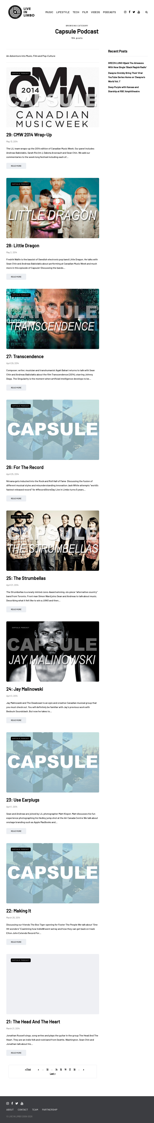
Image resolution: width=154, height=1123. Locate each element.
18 (74, 1069)
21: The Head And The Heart (33, 1021)
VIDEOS (95, 12)
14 (56, 1069)
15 (61, 1069)
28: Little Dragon (22, 245)
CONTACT (23, 1109)
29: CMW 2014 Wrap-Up (29, 134)
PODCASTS (109, 12)
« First (28, 1069)
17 (70, 1069)
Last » (52, 1073)
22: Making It (18, 910)
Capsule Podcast (20, 73)
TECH (76, 12)
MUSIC (49, 12)
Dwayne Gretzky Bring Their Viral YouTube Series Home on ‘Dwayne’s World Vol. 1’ (126, 77)
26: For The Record (25, 467)
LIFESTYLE (63, 12)
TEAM (35, 1109)
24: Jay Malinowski (24, 689)
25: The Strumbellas (26, 578)
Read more (16, 166)
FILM (85, 12)
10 (47, 1069)
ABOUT (10, 1109)
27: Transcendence (25, 356)
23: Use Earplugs (22, 799)
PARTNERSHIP (49, 1109)
